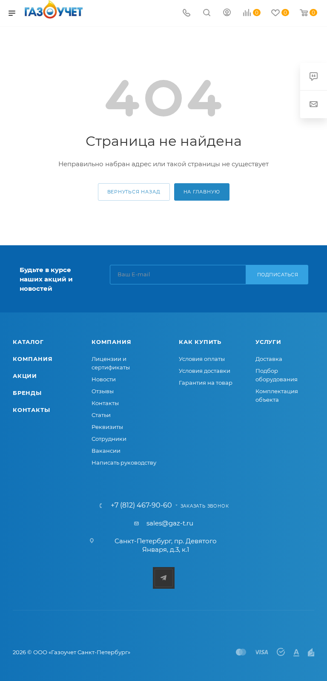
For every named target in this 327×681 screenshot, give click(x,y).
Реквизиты (107, 426)
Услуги (268, 341)
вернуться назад (134, 192)
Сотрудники (109, 438)
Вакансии (106, 450)
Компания (32, 358)
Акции (25, 375)
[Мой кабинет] (227, 13)
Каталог (28, 341)
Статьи (101, 414)
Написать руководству (124, 462)
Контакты (31, 409)
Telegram (164, 578)
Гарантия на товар (205, 382)
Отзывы (103, 391)
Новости (104, 379)
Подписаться (277, 275)
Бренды (27, 392)
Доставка (268, 358)
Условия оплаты (202, 358)
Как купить (200, 341)
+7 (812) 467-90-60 (141, 505)
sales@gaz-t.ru (169, 523)
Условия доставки (204, 370)
